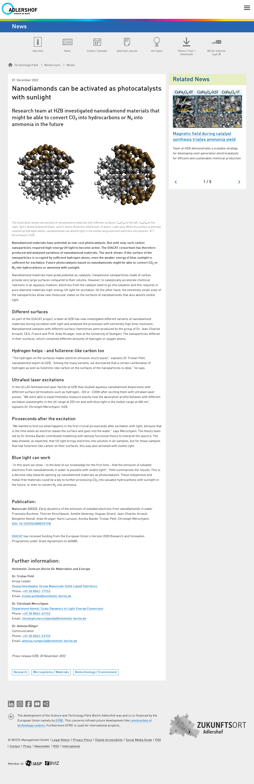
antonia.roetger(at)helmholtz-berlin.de (49, 641)
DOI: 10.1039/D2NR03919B (31, 524)
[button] (11, 703)
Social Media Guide (139, 740)
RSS (56, 746)
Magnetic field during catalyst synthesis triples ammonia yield (204, 137)
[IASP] (33, 764)
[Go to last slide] (176, 182)
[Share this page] (46, 703)
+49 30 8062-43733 (36, 636)
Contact (15, 746)
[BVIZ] (52, 764)
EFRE (59, 720)
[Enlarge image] (87, 174)
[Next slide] (239, 182)
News (71, 65)
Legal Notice (61, 740)
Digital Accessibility (109, 740)
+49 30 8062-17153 (36, 591)
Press (27, 746)
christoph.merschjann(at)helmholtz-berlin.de (54, 618)
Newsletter (42, 746)
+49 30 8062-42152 (36, 613)
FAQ (158, 740)
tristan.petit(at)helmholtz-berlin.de (46, 596)
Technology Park (26, 65)
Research (20, 672)
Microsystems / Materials (51, 672)
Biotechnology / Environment (96, 672)
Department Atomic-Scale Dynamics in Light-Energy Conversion (57, 608)
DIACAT (17, 536)
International (71, 746)
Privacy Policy (82, 740)
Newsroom (52, 65)
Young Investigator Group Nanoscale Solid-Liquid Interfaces (54, 586)
